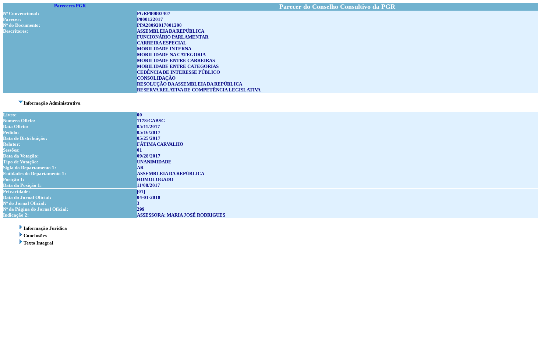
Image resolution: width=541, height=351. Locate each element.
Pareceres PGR (70, 5)
